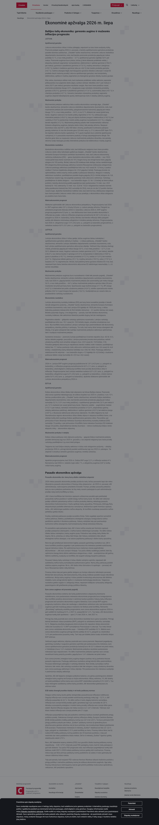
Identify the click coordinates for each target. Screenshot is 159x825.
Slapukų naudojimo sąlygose (32, 812)
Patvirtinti (132, 803)
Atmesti (132, 809)
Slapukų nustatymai (131, 815)
